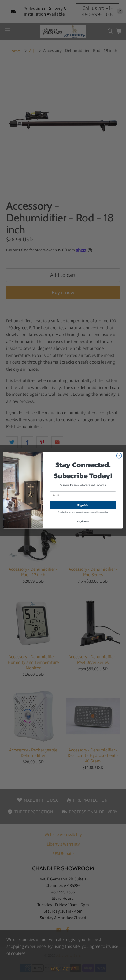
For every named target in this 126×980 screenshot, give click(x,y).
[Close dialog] (119, 455)
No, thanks (83, 521)
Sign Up (82, 504)
